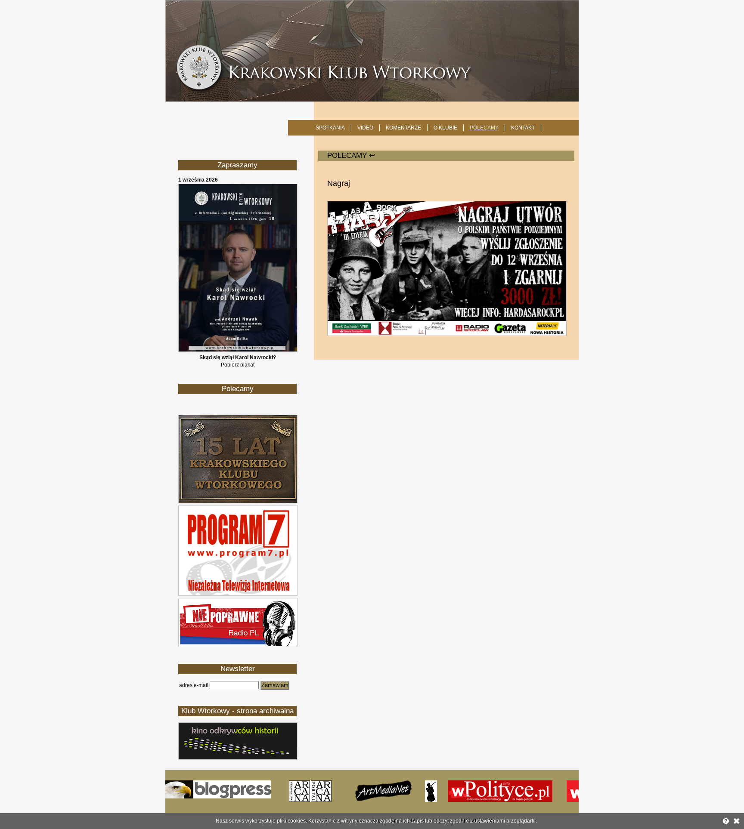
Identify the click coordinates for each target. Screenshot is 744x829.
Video (365, 128)
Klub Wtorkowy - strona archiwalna (237, 711)
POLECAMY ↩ (351, 155)
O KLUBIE (445, 128)
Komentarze (403, 128)
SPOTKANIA (330, 128)
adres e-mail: (194, 685)
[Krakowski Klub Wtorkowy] (372, 51)
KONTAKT (523, 128)
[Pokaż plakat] (238, 350)
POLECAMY (484, 128)
